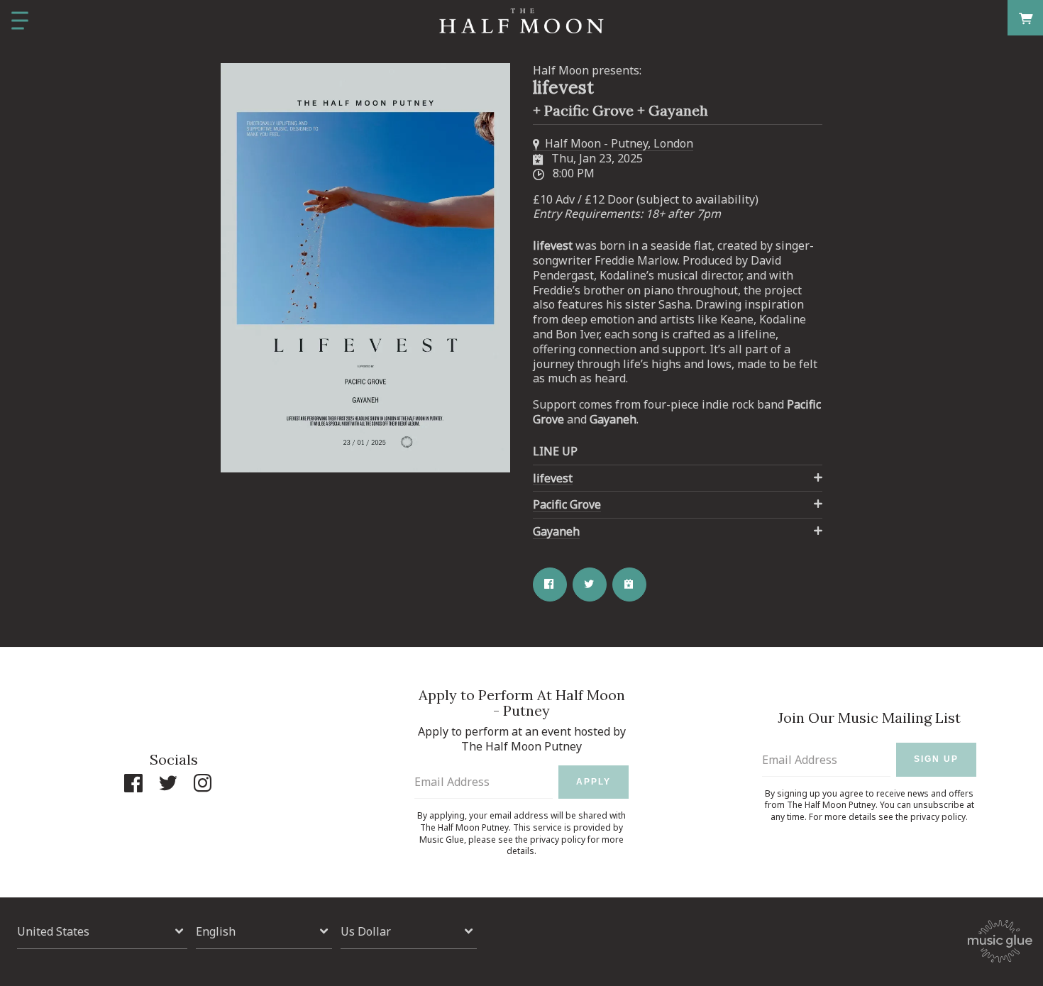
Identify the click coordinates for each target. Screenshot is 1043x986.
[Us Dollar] (409, 931)
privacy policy (557, 839)
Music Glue (441, 839)
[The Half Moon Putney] (521, 21)
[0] (1025, 17)
